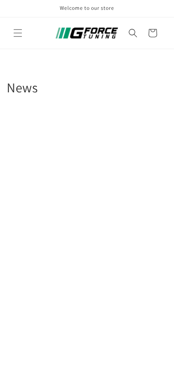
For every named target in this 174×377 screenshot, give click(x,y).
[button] (18, 33)
